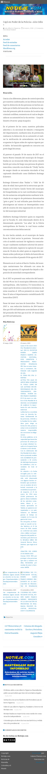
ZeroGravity (36, 753)
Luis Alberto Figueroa (12, 28)
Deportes (9, 617)
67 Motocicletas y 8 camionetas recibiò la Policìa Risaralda (13, 629)
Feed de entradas (10, 42)
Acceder (6, 39)
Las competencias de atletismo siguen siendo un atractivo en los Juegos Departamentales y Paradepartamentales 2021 (11, 598)
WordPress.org (9, 48)
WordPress (40, 762)
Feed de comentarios (11, 45)
